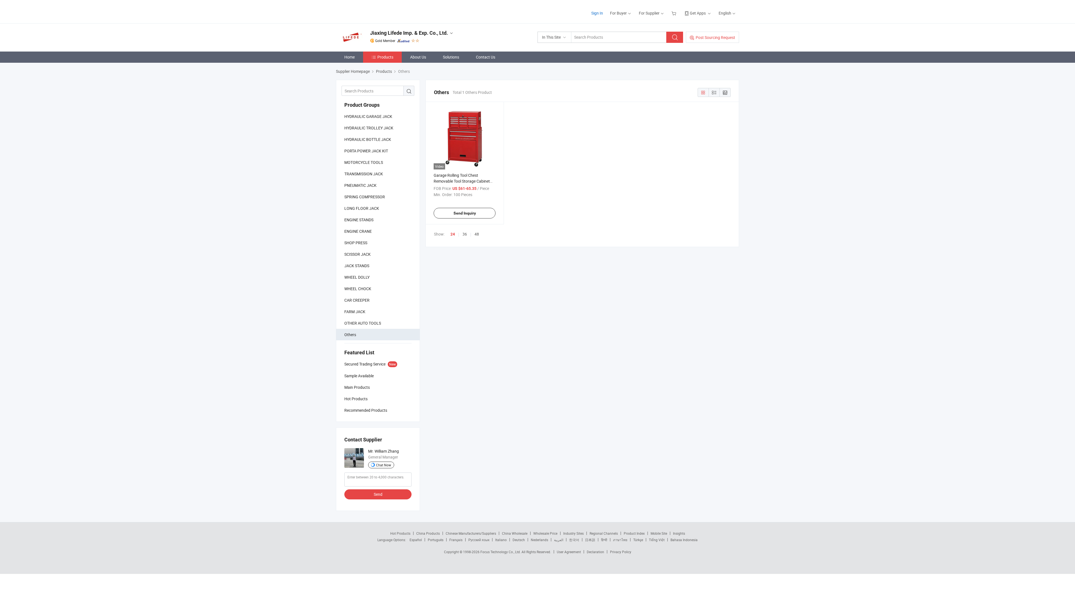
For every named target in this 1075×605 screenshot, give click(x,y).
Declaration (595, 552)
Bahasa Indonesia (684, 539)
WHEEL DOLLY (357, 277)
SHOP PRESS (355, 242)
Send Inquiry (465, 213)
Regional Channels (604, 533)
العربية (558, 539)
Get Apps (698, 13)
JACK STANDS (356, 265)
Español (416, 539)
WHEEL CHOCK (357, 288)
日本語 (590, 539)
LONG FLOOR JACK (361, 208)
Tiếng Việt (657, 539)
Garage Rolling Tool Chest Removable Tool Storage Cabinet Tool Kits (462, 181)
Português (435, 539)
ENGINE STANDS (358, 219)
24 (452, 234)
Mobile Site (659, 533)
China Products (428, 533)
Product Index (634, 533)
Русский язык (478, 539)
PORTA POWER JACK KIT (366, 150)
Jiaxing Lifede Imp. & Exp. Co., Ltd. (409, 33)
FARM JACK (354, 311)
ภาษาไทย (620, 539)
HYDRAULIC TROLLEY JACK (368, 128)
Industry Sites (573, 533)
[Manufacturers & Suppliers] (372, 11)
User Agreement (569, 552)
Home (349, 57)
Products (385, 57)
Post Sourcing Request (715, 37)
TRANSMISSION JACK (363, 173)
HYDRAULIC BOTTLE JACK (367, 139)
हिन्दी (604, 539)
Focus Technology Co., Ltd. (501, 552)
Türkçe (638, 539)
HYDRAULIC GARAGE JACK (368, 116)
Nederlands (539, 539)
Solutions (451, 57)
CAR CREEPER (357, 300)
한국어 (574, 539)
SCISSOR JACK (357, 254)
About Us (418, 57)
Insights (679, 533)
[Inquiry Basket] (674, 13)
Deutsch (519, 539)
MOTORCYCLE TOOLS (363, 162)
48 (477, 234)
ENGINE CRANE (358, 231)
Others (350, 334)
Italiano (501, 539)
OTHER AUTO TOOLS (362, 323)
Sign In (597, 13)
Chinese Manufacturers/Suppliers (471, 533)
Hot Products (400, 533)
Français (455, 539)
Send (378, 494)
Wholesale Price (545, 533)
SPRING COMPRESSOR (364, 196)
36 (464, 234)
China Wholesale (514, 533)
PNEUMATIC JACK (360, 185)
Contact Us (485, 57)
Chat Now (383, 465)
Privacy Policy (620, 552)
